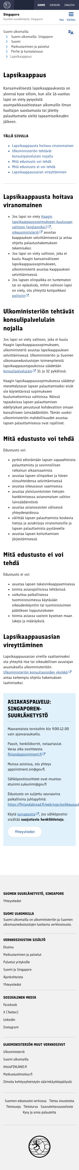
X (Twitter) (10, 1012)
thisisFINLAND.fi (15, 1067)
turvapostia (26, 814)
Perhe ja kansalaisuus (26, 51)
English (69, 5)
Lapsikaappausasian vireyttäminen (39, 172)
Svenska (55, 5)
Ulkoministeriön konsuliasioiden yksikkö (35, 672)
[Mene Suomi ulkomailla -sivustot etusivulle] (7, 5)
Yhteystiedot (25, 831)
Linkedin (9, 1020)
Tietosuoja (13, 1106)
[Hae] (61, 14)
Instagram (11, 1027)
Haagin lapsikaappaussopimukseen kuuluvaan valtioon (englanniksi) (42, 221)
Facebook (10, 1005)
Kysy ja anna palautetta (39, 1112)
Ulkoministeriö (14, 1052)
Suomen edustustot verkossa (26, 1101)
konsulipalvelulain (17, 371)
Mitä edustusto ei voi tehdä (33, 167)
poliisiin (18, 295)
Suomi (15, 41)
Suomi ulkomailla (16, 31)
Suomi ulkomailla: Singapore (31, 37)
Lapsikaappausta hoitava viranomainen (43, 145)
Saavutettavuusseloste (57, 1106)
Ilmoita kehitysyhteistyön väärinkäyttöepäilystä (37, 1082)
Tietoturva (30, 1106)
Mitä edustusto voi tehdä (31, 161)
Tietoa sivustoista (61, 1101)
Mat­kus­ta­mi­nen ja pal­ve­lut (29, 46)
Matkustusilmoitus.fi (17, 1074)
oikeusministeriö (25, 232)
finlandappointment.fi (25, 754)
